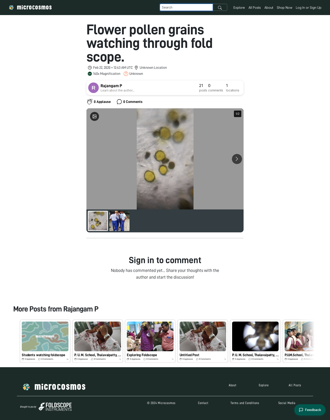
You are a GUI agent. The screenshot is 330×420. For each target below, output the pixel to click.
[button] (45, 341)
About (268, 7)
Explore (239, 7)
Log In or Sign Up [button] (308, 7)
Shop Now (284, 7)
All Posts (255, 7)
